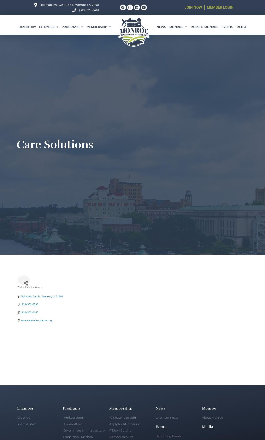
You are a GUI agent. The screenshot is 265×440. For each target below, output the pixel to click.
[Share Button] (24, 280)
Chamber (46, 27)
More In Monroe (204, 27)
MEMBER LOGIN (220, 7)
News (161, 27)
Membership (97, 27)
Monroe (176, 27)
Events (227, 27)
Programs (70, 27)
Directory (27, 27)
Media (241, 27)
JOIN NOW (193, 7)
